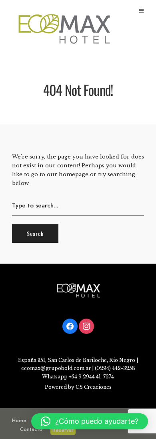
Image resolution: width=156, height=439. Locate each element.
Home (19, 420)
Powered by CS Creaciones (78, 387)
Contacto (31, 429)
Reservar (63, 430)
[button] (89, 421)
